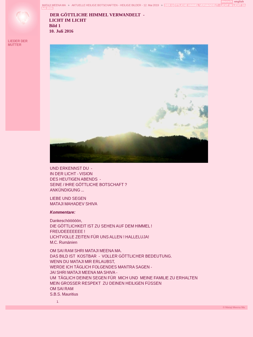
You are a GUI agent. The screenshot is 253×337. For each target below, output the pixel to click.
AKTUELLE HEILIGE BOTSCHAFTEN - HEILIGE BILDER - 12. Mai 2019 (115, 5)
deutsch (227, 1)
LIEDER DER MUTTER (17, 43)
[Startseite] (22, 18)
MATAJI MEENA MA (54, 5)
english (239, 1)
